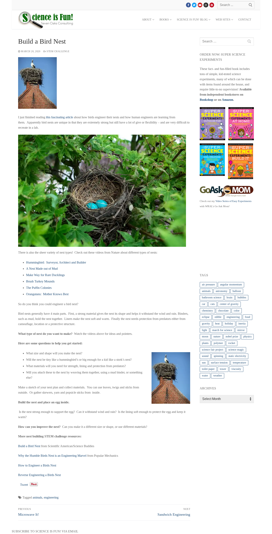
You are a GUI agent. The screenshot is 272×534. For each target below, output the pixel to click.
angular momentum (231, 284)
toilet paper (208, 368)
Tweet (24, 484)
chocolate (223, 310)
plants (205, 343)
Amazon (227, 99)
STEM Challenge (57, 51)
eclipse (205, 317)
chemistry (207, 310)
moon (205, 336)
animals (37, 497)
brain (229, 297)
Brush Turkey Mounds (40, 281)
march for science (222, 330)
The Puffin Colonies (39, 287)
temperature (239, 362)
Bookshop (206, 99)
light (204, 330)
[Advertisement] (229, 240)
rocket (231, 343)
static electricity (237, 356)
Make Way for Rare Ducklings (45, 275)
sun (204, 362)
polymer (218, 343)
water (205, 375)
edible (218, 317)
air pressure (208, 284)
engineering (51, 497)
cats (212, 304)
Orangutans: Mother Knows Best (47, 294)
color (237, 310)
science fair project (212, 349)
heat (217, 323)
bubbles (242, 297)
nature (216, 336)
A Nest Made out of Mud (42, 268)
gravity (206, 323)
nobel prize (232, 336)
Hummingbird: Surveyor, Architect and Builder (56, 262)
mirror (241, 330)
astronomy (221, 291)
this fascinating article (59, 117)
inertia (242, 323)
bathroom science (211, 297)
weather (217, 375)
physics (247, 336)
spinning (218, 356)
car (203, 304)
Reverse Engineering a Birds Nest (39, 475)
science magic (236, 349)
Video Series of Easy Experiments (233, 201)
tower (223, 368)
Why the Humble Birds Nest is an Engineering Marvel (52, 455)
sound (205, 356)
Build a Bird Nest (29, 446)
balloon (237, 291)
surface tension (219, 362)
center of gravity (229, 304)
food (247, 317)
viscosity (236, 368)
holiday (229, 323)
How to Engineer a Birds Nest (37, 465)
